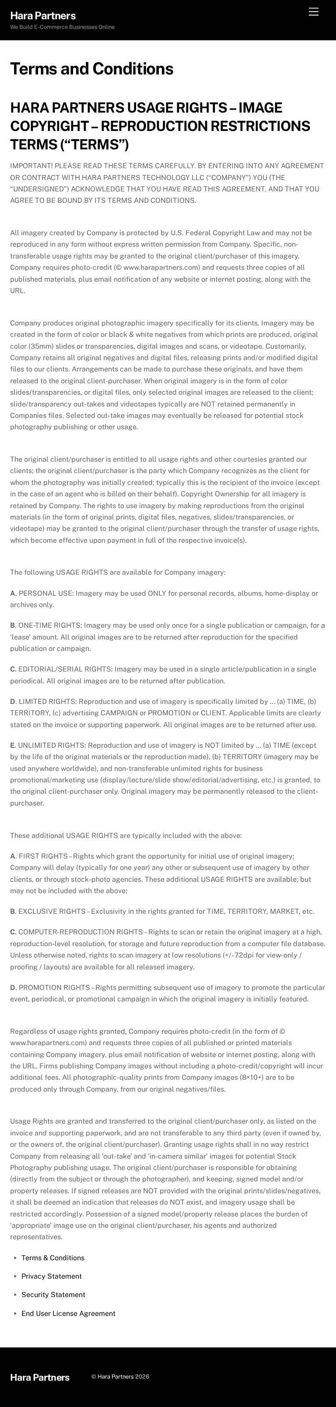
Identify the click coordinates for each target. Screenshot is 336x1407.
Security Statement (53, 1294)
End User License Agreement (68, 1313)
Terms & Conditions (52, 1258)
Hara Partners (116, 1376)
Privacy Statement (51, 1276)
